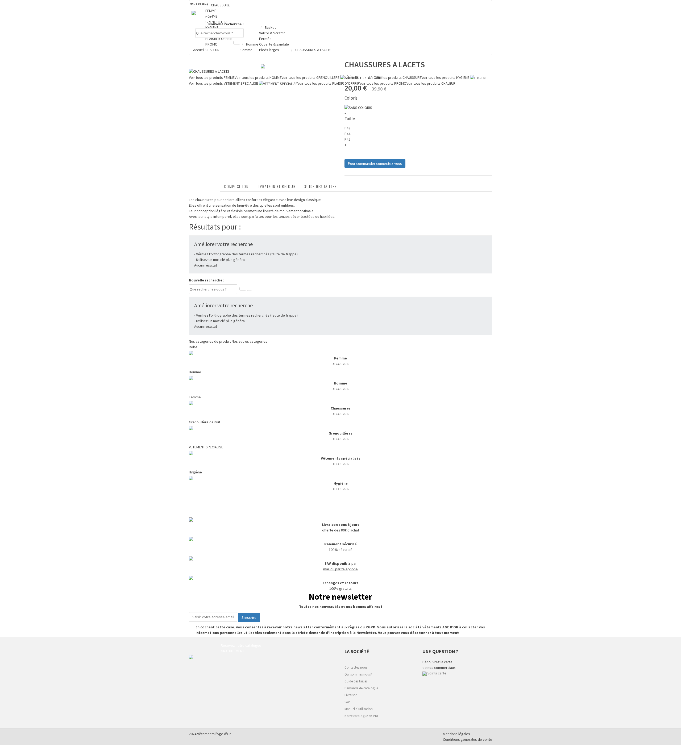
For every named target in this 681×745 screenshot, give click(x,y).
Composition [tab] (236, 186)
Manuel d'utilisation (358, 709)
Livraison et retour (276, 186)
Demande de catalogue (361, 688)
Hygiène (195, 472)
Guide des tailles (320, 186)
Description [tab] (204, 186)
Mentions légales (456, 733)
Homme (195, 372)
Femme (195, 397)
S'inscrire (249, 617)
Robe (193, 347)
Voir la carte (436, 673)
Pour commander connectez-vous (375, 163)
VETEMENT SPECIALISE (206, 447)
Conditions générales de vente (467, 739)
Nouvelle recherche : (226, 24)
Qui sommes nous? (358, 674)
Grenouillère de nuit (204, 422)
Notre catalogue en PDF (361, 716)
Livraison (351, 695)
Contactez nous (355, 667)
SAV (347, 702)
